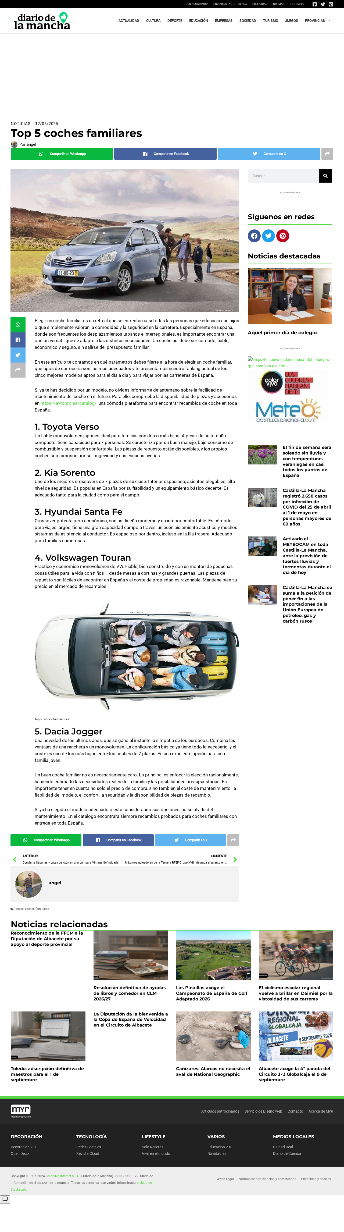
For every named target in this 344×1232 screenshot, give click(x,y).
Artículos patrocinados (220, 1111)
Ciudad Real (283, 1147)
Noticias (21, 123)
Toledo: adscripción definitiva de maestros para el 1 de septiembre (47, 1074)
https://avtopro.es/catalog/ (68, 403)
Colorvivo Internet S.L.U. (63, 1176)
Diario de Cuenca (287, 1153)
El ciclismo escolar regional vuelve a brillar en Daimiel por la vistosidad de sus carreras (296, 993)
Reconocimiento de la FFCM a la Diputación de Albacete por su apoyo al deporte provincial (47, 939)
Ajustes (287, 1224)
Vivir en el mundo (156, 1153)
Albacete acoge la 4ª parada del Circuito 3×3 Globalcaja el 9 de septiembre (294, 1074)
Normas (278, 3)
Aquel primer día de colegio (282, 333)
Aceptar (219, 1224)
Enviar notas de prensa (230, 3)
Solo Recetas (152, 1147)
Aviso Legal (225, 1179)
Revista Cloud (87, 1153)
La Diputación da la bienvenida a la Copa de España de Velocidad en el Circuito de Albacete (131, 1019)
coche (20, 909)
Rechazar (253, 1224)
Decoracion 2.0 (23, 1147)
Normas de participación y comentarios (267, 1179)
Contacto (297, 3)
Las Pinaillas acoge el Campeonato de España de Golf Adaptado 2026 (211, 993)
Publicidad (260, 3)
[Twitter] (322, 4)
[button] (327, 20)
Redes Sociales (88, 1147)
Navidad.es (216, 1153)
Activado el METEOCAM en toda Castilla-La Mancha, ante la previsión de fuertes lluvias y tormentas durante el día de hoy (307, 555)
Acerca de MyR (321, 1111)
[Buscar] (325, 176)
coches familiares (37, 909)
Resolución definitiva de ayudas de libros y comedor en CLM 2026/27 (130, 993)
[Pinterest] (330, 4)
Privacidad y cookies (316, 1179)
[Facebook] (314, 4)
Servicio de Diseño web (263, 1111)
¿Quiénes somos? (196, 3)
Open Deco (20, 1153)
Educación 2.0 (219, 1147)
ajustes (185, 1226)
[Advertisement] (172, 74)
